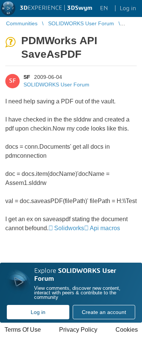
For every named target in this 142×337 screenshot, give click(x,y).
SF (26, 77)
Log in (38, 312)
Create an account (104, 312)
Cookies (126, 329)
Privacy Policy (78, 329)
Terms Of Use (23, 329)
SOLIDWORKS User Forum (56, 85)
